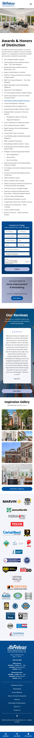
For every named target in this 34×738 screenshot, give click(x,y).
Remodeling (17, 689)
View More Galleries (17, 489)
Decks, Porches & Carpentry (17, 696)
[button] (29, 4)
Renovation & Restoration (17, 703)
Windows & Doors (17, 685)
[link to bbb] (17, 716)
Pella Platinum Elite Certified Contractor (17, 101)
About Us (17, 707)
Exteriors (17, 699)
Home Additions (17, 692)
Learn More (17, 298)
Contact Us (17, 710)
